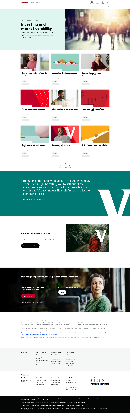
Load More (65, 163)
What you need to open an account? (31, 302)
